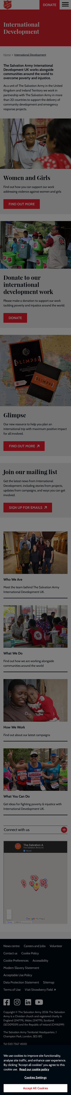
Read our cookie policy (34, 1069)
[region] (35, 1070)
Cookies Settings (35, 1077)
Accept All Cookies (35, 1088)
